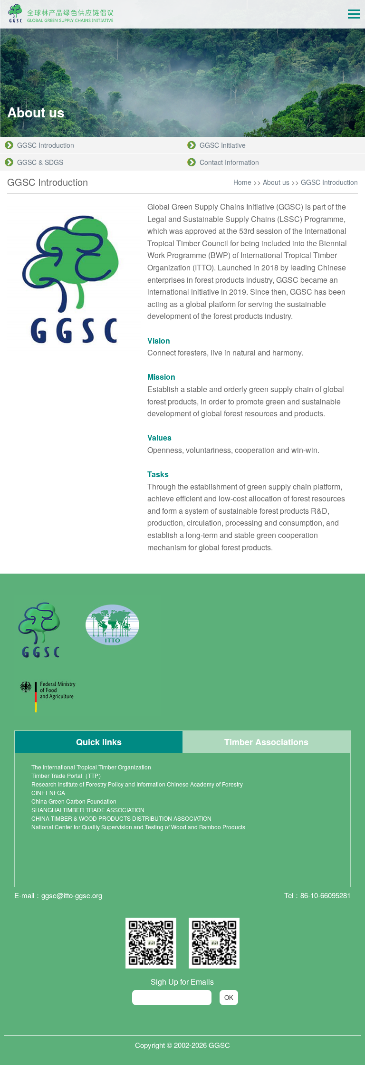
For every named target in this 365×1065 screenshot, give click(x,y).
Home (242, 182)
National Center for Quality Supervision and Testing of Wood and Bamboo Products (138, 827)
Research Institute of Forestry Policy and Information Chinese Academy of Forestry (137, 784)
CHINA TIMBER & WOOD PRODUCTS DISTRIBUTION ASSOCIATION (121, 818)
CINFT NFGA (48, 792)
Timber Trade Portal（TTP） (67, 775)
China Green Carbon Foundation (73, 801)
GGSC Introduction (329, 182)
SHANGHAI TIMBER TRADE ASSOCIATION (87, 810)
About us (276, 182)
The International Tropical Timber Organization (91, 767)
